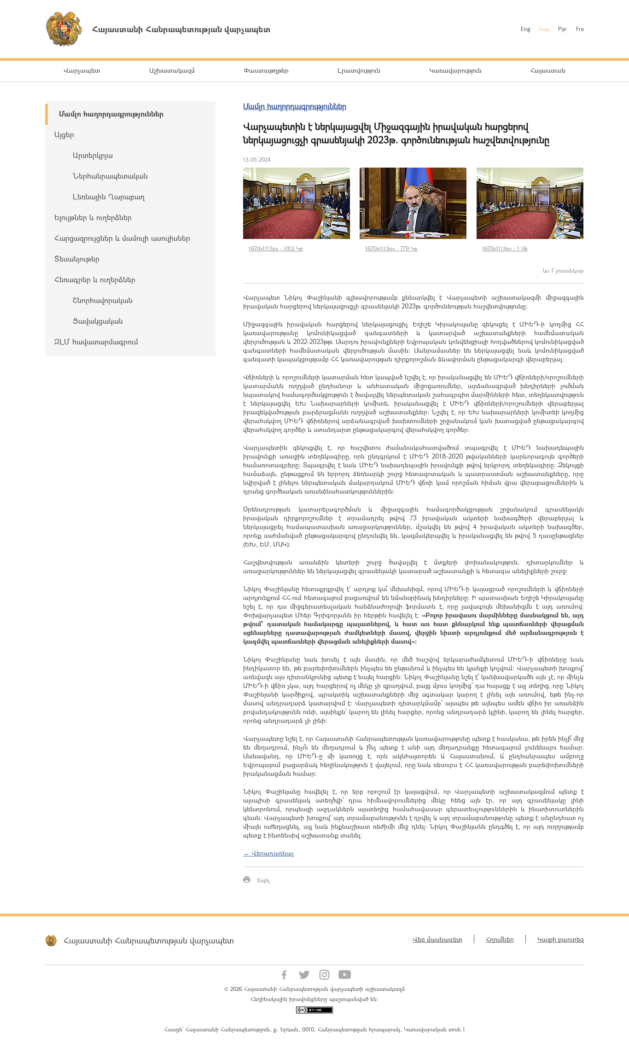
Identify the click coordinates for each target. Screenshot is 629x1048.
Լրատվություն (359, 70)
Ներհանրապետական (110, 175)
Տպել (263, 880)
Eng (525, 28)
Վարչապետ (82, 70)
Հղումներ (500, 939)
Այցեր (64, 134)
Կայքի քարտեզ (560, 939)
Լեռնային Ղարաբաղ (109, 196)
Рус (562, 28)
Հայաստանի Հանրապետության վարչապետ (149, 940)
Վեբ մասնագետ (437, 939)
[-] (296, 203)
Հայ (544, 28)
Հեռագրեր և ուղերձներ (94, 279)
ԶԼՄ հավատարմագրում (96, 341)
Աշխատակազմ (172, 70)
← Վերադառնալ (268, 853)
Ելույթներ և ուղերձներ (93, 217)
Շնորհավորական (103, 300)
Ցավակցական (98, 321)
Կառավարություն (455, 70)
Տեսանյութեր (76, 258)
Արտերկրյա (93, 155)
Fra (580, 28)
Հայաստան (547, 70)
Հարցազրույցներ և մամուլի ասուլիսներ (122, 238)
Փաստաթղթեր (266, 70)
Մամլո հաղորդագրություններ (111, 113)
